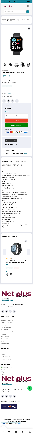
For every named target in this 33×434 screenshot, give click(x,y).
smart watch (25, 19)
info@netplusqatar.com (7, 306)
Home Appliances (5, 325)
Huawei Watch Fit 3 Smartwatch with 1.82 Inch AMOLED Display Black (16, 261)
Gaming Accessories (6, 322)
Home (4, 19)
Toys (2, 341)
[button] (28, 252)
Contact (3, 354)
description (7, 161)
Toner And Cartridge (6, 339)
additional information (12, 165)
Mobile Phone (4, 329)
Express (16, 268)
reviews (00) (21, 161)
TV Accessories (5, 343)
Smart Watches (11, 19)
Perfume (3, 334)
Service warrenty (5, 356)
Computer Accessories (7, 320)
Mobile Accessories (6, 327)
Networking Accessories (7, 332)
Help (28, 1)
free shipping (7, 86)
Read (25, 153)
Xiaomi (19, 19)
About (2, 352)
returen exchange (6, 359)
